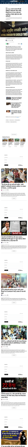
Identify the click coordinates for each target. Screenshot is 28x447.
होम (3, 3)
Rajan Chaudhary (9, 40)
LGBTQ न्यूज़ (23, 3)
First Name (5, 212)
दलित (5, 3)
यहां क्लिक (17, 117)
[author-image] (6, 40)
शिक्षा (11, 3)
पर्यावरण (20, 3)
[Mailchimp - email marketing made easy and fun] (20, 165)
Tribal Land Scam (12, 120)
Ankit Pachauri (4, 346)
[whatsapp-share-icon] (6, 44)
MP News (7, 120)
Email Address (6, 157)
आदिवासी (9, 3)
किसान (17, 3)
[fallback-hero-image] (5, 140)
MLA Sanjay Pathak (17, 120)
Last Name (5, 162)
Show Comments (14, 134)
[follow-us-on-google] (21, 44)
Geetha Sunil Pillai (5, 190)
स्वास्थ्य (14, 3)
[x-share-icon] (7, 44)
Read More (14, 198)
